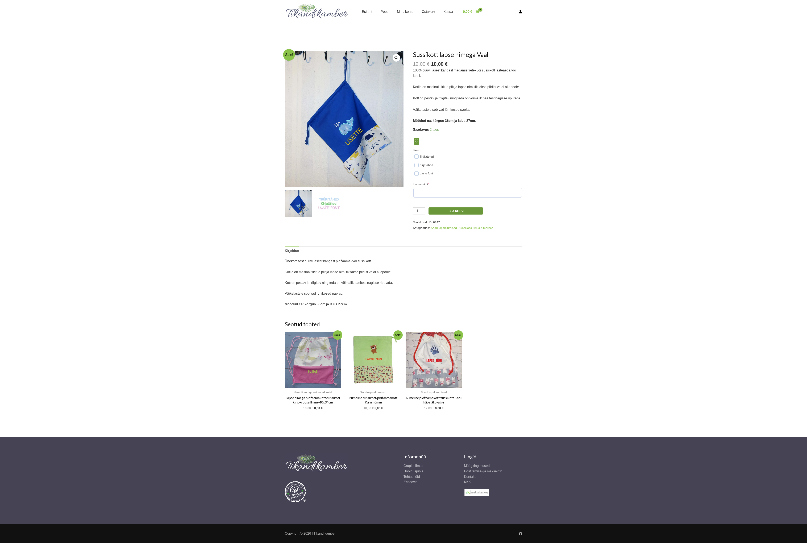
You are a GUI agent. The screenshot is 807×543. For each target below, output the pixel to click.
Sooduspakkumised (444, 227)
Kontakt (469, 476)
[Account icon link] (520, 11)
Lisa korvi (456, 211)
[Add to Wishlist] (416, 141)
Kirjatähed (426, 165)
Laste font (426, 173)
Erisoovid (411, 482)
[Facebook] (520, 533)
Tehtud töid (412, 476)
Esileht (367, 11)
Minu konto (405, 11)
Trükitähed (427, 156)
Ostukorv (428, 11)
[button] (396, 58)
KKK (467, 482)
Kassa (448, 11)
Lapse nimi (427, 184)
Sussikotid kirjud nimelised (476, 227)
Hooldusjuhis (413, 471)
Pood (385, 11)
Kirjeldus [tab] (292, 251)
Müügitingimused (477, 466)
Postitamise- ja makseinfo (483, 471)
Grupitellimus (413, 466)
